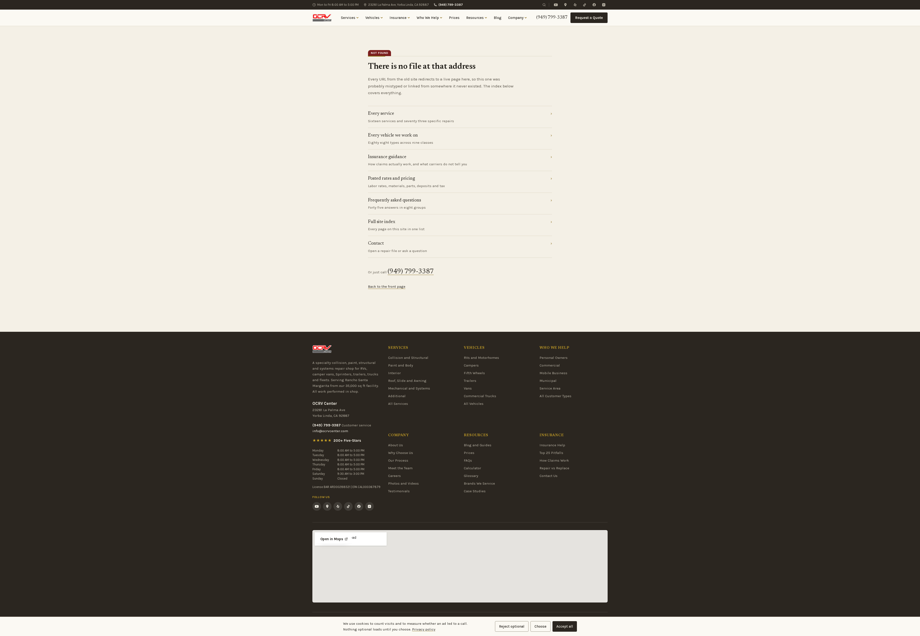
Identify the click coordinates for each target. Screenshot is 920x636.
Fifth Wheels (474, 373)
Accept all (564, 626)
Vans (468, 388)
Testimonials (399, 491)
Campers (471, 365)
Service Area (550, 388)
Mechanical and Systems (409, 388)
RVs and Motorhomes (481, 357)
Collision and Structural (408, 357)
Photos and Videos (403, 483)
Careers (394, 476)
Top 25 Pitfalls (551, 453)
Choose (540, 626)
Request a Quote (589, 18)
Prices (454, 18)
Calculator (472, 468)
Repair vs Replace (554, 468)
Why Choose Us (400, 453)
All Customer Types (555, 396)
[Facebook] (594, 5)
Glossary (471, 476)
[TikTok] (584, 5)
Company (515, 18)
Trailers (470, 380)
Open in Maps (331, 539)
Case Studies (475, 491)
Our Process (398, 460)
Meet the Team (400, 468)
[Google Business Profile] (565, 5)
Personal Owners (554, 357)
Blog (497, 18)
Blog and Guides (477, 445)
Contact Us (549, 476)
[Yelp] (575, 5)
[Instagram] (604, 5)
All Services (398, 403)
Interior (394, 373)
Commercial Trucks (480, 396)
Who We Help (428, 18)
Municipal (548, 380)
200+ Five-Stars (347, 440)
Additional (397, 396)
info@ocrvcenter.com (330, 431)
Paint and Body (400, 365)
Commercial (550, 365)
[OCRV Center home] (322, 18)
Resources (475, 18)
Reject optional (511, 626)
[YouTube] (556, 5)
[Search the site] (544, 5)
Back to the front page (386, 286)
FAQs (468, 460)
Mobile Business (553, 373)
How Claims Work (554, 460)
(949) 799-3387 (450, 4)
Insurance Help (552, 445)
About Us (395, 445)
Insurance (398, 18)
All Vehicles (473, 403)
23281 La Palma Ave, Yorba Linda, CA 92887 (398, 4)
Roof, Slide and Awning (407, 380)
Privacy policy (423, 629)
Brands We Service (479, 483)
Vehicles (372, 18)
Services (348, 18)
